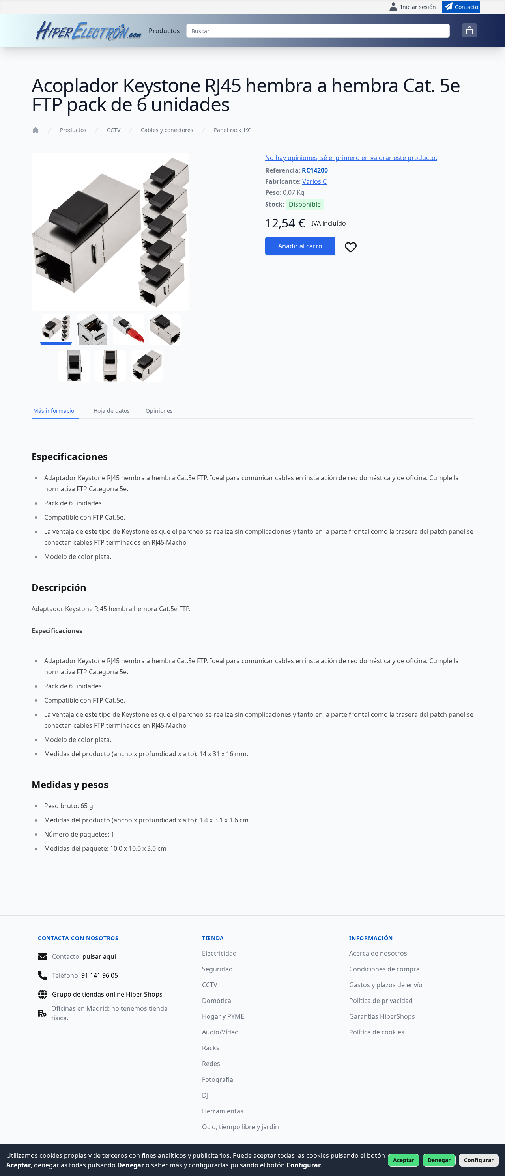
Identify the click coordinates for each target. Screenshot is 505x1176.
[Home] (35, 130)
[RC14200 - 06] (110, 366)
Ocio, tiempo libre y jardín (240, 1126)
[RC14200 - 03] (128, 329)
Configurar (479, 1160)
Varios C (314, 181)
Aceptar (403, 1160)
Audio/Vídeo (220, 1032)
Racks (210, 1048)
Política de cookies (376, 1032)
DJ (205, 1095)
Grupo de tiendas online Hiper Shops (107, 994)
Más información (55, 410)
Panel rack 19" (232, 130)
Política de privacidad (381, 1000)
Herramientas (222, 1111)
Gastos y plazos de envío (386, 984)
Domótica (216, 1000)
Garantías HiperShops (382, 1016)
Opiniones (159, 410)
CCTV (113, 130)
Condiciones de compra (384, 969)
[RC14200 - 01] (56, 329)
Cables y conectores (167, 130)
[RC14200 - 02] (92, 329)
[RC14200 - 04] (165, 329)
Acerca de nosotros (378, 953)
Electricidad (219, 953)
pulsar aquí (99, 956)
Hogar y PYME (223, 1016)
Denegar (439, 1160)
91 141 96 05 (99, 975)
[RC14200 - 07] (147, 366)
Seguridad (217, 969)
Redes (211, 1063)
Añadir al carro (300, 246)
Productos (164, 30)
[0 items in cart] (469, 30)
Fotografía (217, 1079)
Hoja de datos (112, 410)
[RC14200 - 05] (74, 366)
